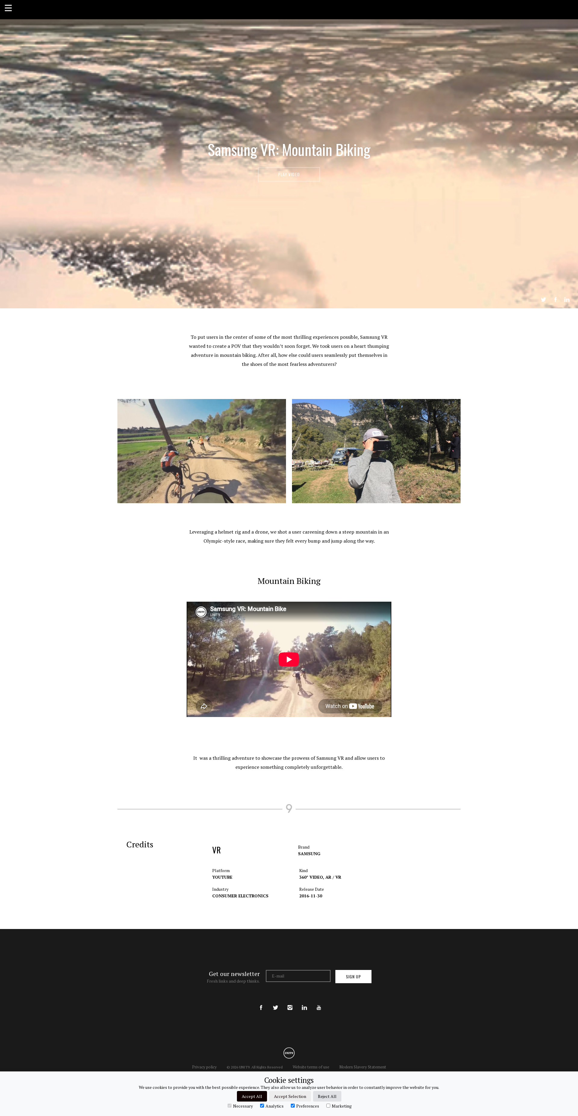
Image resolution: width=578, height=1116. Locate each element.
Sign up (353, 976)
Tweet (543, 299)
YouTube (222, 877)
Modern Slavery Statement (362, 1067)
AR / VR (333, 877)
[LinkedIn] (304, 1002)
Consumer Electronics (240, 896)
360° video (311, 877)
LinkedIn (566, 299)
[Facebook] (261, 1002)
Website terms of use (311, 1067)
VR (216, 850)
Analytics (275, 1105)
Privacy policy (204, 1067)
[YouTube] (318, 1002)
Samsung (309, 853)
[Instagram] (289, 1002)
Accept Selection (290, 1096)
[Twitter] (275, 1002)
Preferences (307, 1105)
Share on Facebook (555, 299)
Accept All (252, 1096)
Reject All (327, 1096)
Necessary (243, 1105)
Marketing (342, 1105)
